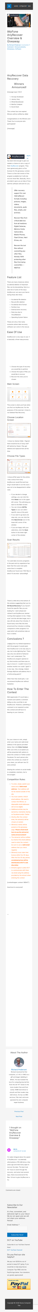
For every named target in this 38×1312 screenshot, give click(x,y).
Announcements (20, 47)
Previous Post (19, 1111)
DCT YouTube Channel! (14, 1250)
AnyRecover (15, 166)
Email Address (13, 1225)
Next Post (19, 1116)
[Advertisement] (19, 61)
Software (18, 49)
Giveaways (10, 49)
